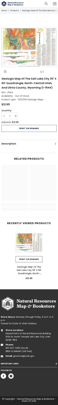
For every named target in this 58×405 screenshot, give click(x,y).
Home (4, 10)
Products (14, 10)
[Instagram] (11, 376)
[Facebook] (3, 376)
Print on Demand (29, 128)
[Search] (46, 3)
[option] (29, 47)
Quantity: (6, 110)
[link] (14, 204)
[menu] (55, 3)
